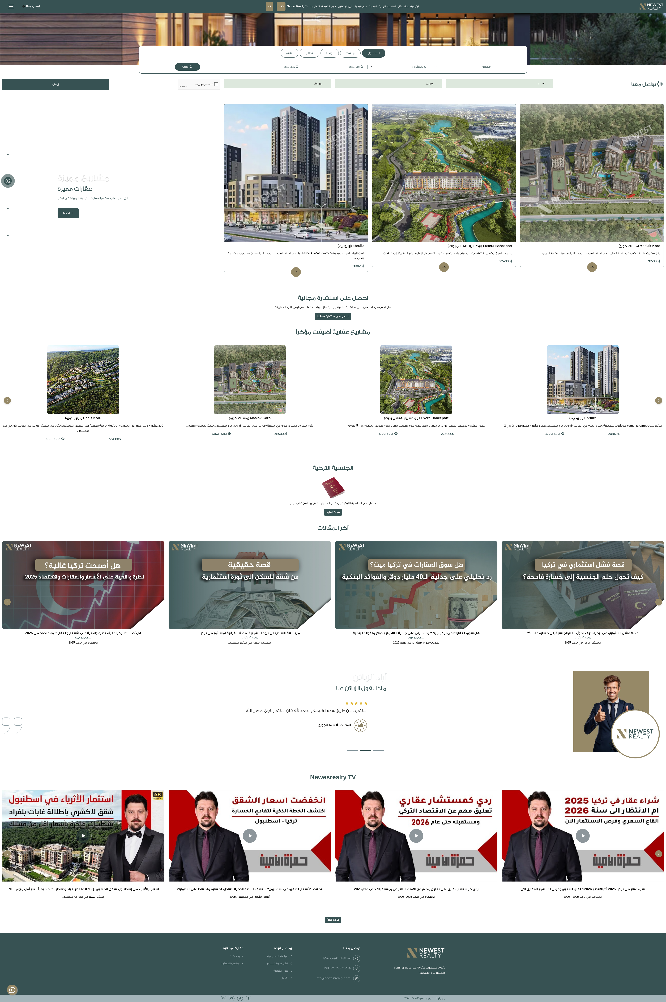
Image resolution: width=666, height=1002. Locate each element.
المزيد (66, 212)
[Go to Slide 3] (352, 750)
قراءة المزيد (550, 433)
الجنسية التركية (387, 6)
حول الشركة (328, 6)
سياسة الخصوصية (277, 956)
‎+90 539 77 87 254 (337, 968)
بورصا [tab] (329, 53)
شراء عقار (403, 6)
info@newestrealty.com (333, 978)
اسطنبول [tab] (374, 53)
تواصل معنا (33, 6)
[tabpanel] (333, 66)
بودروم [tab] (350, 53)
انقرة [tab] (289, 53)
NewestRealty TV (298, 6)
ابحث (185, 66)
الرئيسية (414, 6)
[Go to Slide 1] (378, 750)
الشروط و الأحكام (277, 963)
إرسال (55, 84)
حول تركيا (361, 6)
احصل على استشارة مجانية (333, 316)
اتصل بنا (315, 6)
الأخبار (284, 978)
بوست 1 (235, 956)
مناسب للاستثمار (230, 963)
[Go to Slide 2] (365, 750)
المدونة (373, 6)
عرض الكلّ (333, 919)
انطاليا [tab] (309, 53)
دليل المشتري (345, 6)
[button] (7, 400)
